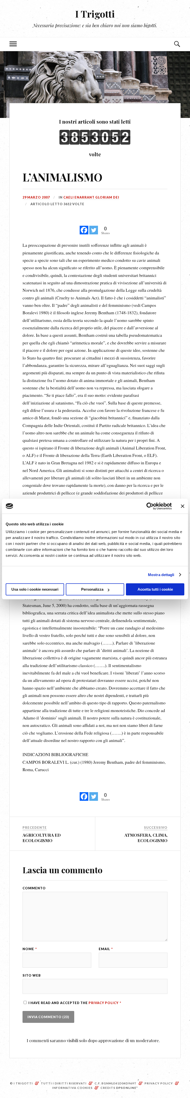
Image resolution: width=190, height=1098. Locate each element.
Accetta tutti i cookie (155, 589)
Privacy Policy (104, 1003)
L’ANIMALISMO (62, 177)
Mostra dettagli (161, 575)
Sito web (32, 975)
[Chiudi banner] (182, 506)
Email (106, 949)
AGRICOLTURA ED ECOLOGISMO (42, 837)
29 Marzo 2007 (36, 197)
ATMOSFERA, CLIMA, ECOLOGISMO (145, 837)
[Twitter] (93, 227)
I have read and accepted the (74, 1003)
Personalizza (92, 589)
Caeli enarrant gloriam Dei (91, 197)
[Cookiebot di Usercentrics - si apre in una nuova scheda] (150, 506)
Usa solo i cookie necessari (34, 589)
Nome (30, 949)
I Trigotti (95, 13)
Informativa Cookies (72, 1088)
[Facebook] (84, 227)
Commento (34, 888)
